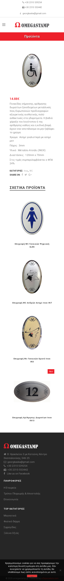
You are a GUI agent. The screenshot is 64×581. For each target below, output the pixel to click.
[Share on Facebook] (22, 174)
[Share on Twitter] (26, 174)
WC (31, 171)
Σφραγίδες (10, 527)
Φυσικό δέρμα (12, 521)
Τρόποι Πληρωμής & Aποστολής (22, 493)
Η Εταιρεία (10, 487)
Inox (26, 171)
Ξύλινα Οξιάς (11, 533)
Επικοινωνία (11, 499)
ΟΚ (32, 576)
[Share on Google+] (30, 174)
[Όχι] (60, 570)
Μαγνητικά (10, 515)
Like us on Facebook (18, 473)
